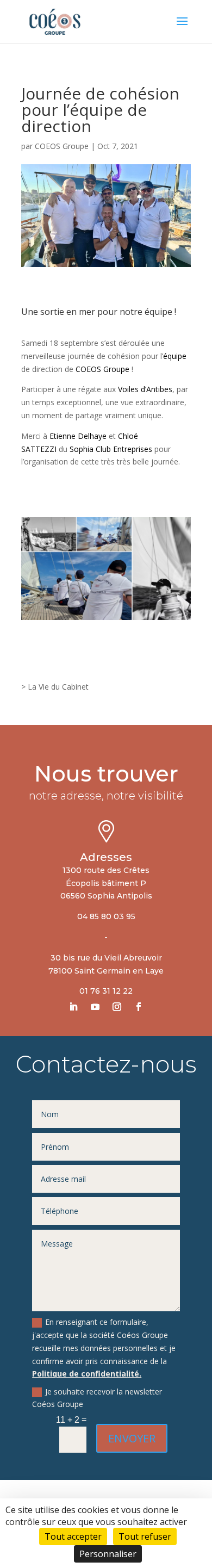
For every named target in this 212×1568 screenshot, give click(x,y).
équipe (174, 356)
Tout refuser (145, 1536)
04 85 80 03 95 (106, 916)
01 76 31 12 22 (106, 991)
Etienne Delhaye (78, 436)
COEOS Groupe (62, 146)
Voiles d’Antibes (145, 389)
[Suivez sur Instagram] (117, 1006)
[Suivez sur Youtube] (95, 1006)
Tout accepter (73, 1536)
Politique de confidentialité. (86, 1373)
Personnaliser (107, 1554)
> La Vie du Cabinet (55, 686)
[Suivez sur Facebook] (138, 1006)
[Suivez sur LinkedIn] (73, 1006)
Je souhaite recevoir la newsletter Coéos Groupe (97, 1398)
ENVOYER (131, 1438)
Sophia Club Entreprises (111, 449)
